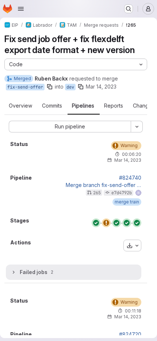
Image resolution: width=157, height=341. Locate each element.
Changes (143, 106)
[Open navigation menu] (21, 9)
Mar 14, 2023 (101, 86)
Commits (52, 106)
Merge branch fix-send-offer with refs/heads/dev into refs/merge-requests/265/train (103, 185)
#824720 (130, 334)
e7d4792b (121, 193)
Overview (20, 106)
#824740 (130, 178)
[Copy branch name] (49, 86)
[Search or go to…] (128, 8)
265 (97, 193)
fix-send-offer (25, 87)
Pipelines (83, 106)
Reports (113, 106)
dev (70, 87)
